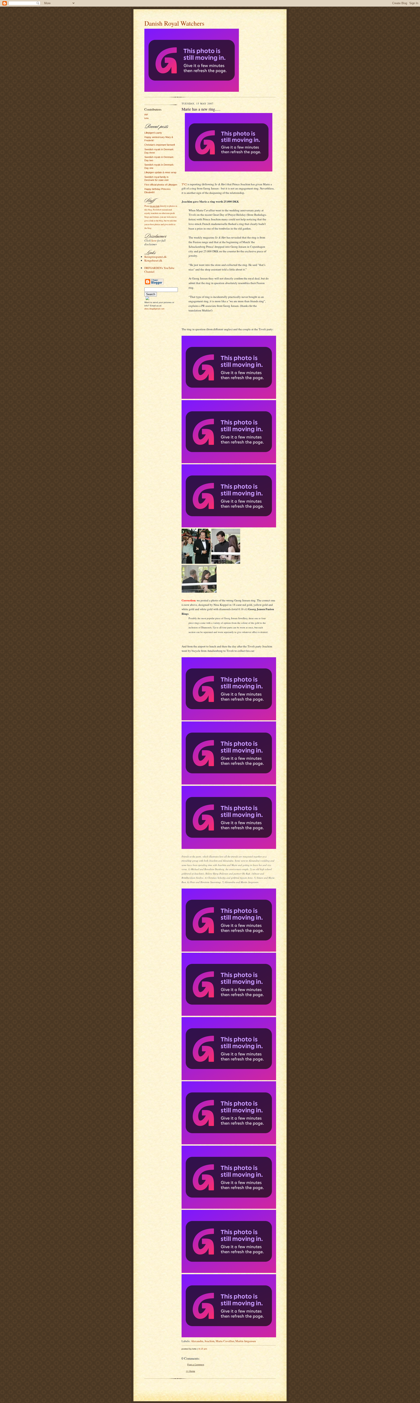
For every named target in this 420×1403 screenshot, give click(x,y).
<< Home (190, 1371)
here (154, 240)
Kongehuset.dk (153, 260)
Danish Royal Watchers (174, 23)
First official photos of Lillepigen (160, 184)
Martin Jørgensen (245, 1341)
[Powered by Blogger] (154, 284)
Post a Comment (195, 1364)
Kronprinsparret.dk (155, 257)
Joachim (209, 1341)
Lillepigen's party (153, 132)
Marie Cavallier (225, 1341)
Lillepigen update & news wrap (160, 172)
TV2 (184, 184)
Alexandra (197, 1341)
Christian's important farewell (159, 144)
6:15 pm (203, 1349)
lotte (146, 118)
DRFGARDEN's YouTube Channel (159, 270)
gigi (146, 114)
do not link (154, 206)
